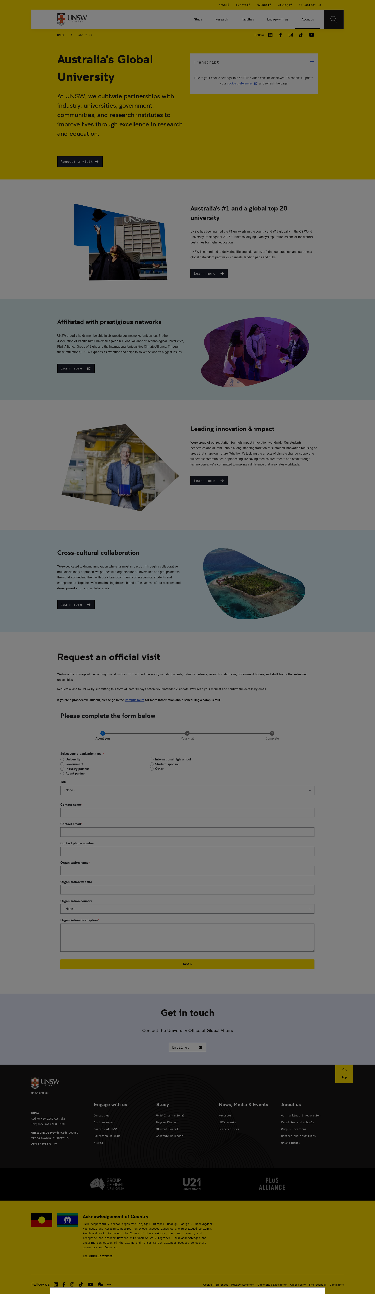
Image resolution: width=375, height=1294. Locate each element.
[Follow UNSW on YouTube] (90, 1284)
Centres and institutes (298, 1136)
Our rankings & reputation (300, 1115)
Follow (259, 35)
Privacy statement (242, 1284)
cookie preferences (240, 83)
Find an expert (105, 1122)
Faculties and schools (297, 1122)
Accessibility (298, 1284)
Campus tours (134, 700)
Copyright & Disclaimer (272, 1284)
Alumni (98, 1143)
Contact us (101, 1115)
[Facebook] (281, 35)
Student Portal (167, 1129)
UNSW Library (290, 1143)
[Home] (72, 19)
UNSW (60, 35)
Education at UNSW (107, 1136)
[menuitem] (198, 19)
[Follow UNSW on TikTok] (81, 1284)
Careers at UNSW (105, 1129)
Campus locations (293, 1129)
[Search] (334, 19)
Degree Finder (166, 1122)
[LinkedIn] (270, 35)
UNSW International (170, 1115)
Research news (229, 1129)
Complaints (336, 1284)
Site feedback (317, 1284)
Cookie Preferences (215, 1284)
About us (85, 35)
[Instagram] (291, 35)
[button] (80, 161)
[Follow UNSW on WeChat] (100, 1284)
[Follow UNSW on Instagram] (72, 1284)
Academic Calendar (169, 1136)
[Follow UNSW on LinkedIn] (56, 1284)
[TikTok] (301, 35)
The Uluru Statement (97, 1256)
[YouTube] (311, 35)
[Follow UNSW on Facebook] (64, 1284)
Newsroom (225, 1115)
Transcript (206, 62)
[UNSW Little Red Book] (109, 1284)
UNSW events (227, 1122)
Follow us (40, 1284)
